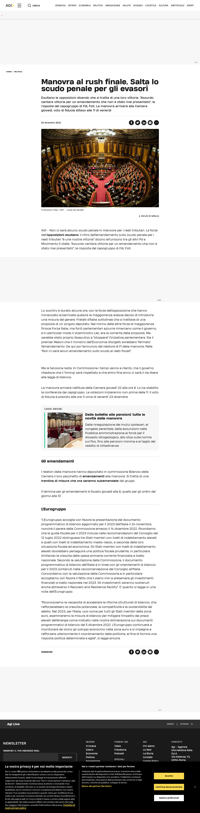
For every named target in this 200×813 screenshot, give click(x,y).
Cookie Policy (150, 760)
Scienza (138, 5)
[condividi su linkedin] (143, 122)
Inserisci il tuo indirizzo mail (21, 751)
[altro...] (156, 122)
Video (117, 745)
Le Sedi (147, 749)
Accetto (169, 775)
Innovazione (112, 5)
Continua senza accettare (169, 787)
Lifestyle (150, 5)
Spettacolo (177, 5)
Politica (98, 5)
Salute (127, 5)
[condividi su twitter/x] (137, 122)
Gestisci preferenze (169, 797)
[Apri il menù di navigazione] (19, 5)
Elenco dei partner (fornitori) (97, 786)
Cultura (163, 5)
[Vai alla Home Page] (9, 5)
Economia (85, 5)
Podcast (119, 753)
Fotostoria (120, 749)
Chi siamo (149, 745)
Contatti (147, 757)
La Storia (148, 753)
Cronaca (60, 5)
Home (9, 72)
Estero (72, 5)
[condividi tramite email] (150, 122)
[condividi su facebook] (131, 122)
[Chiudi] (195, 787)
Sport (190, 5)
